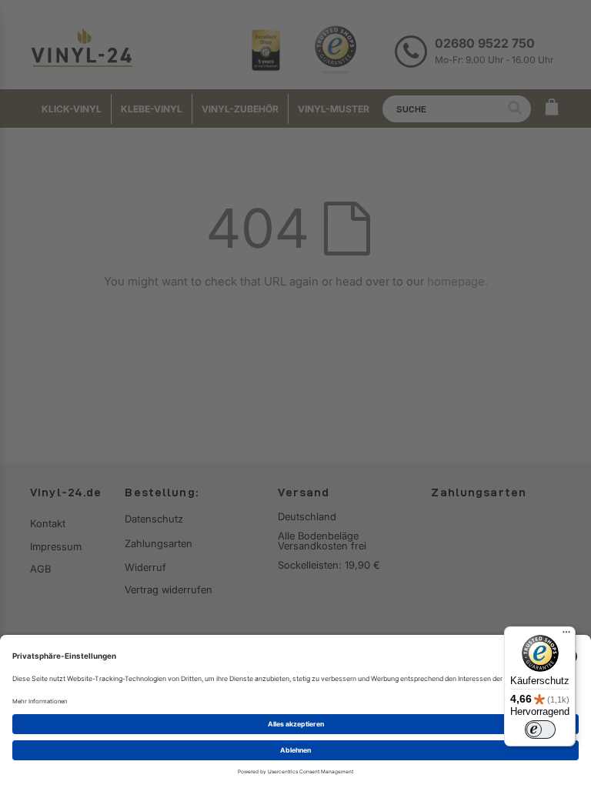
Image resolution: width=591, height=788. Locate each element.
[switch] (540, 729)
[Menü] (566, 635)
